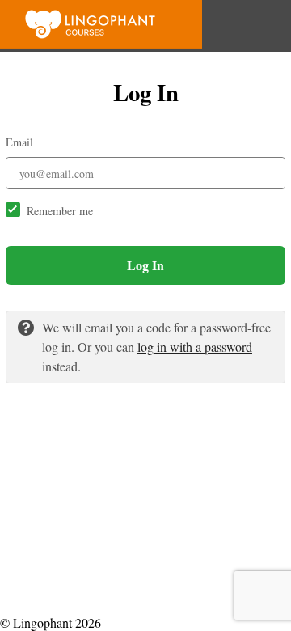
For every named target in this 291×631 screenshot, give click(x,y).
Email (19, 142)
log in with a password (194, 346)
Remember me (60, 210)
